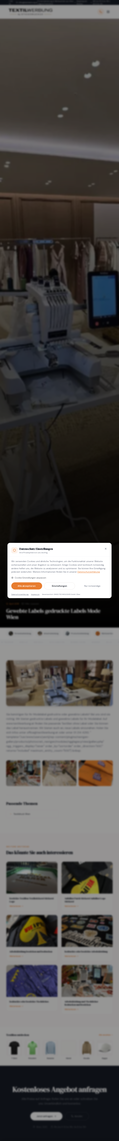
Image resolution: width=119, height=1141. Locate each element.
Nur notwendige (92, 586)
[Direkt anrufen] (100, 11)
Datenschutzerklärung (88, 571)
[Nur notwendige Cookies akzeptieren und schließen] (106, 549)
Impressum (35, 594)
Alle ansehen (105, 1035)
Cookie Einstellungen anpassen (30, 577)
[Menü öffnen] (108, 11)
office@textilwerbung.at (28, 2)
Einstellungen (59, 586)
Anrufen (78, 1116)
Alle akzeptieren (27, 586)
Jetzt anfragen (45, 1116)
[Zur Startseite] (30, 11)
